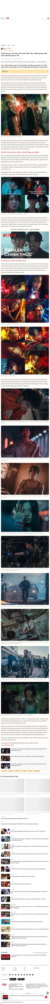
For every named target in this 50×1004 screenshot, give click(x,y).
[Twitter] (30, 974)
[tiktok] (15, 974)
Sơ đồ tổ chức (27, 993)
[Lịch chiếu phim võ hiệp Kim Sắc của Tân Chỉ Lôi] (5, 876)
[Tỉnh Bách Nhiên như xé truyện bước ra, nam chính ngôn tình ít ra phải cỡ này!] (5, 846)
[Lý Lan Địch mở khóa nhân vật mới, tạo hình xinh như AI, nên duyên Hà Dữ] (5, 891)
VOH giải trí (7, 743)
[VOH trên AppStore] (13, 979)
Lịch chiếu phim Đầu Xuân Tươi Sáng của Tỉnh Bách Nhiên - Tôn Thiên (28, 899)
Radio (12, 919)
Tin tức (4, 45)
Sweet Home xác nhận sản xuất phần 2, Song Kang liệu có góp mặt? (27, 756)
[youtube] (12, 974)
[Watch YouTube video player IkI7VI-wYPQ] (25, 244)
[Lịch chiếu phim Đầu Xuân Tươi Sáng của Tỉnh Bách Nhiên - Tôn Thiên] (5, 899)
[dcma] (27, 974)
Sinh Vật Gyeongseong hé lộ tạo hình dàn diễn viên (14, 818)
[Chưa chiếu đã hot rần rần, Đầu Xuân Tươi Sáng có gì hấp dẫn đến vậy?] (5, 869)
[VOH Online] (7, 18)
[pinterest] (18, 974)
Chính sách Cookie (4, 999)
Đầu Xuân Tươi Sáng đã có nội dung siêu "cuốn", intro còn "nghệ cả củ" (28, 831)
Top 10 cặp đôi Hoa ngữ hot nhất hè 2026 (21, 884)
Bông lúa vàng (13, 904)
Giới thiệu (3, 993)
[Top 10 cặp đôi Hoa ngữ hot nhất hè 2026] (5, 884)
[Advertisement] (25, 35)
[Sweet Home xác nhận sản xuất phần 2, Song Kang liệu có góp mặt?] (5, 758)
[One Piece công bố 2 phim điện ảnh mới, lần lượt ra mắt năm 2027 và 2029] (5, 854)
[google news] (24, 974)
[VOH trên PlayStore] (21, 979)
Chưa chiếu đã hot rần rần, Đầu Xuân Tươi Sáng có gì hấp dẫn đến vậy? (28, 869)
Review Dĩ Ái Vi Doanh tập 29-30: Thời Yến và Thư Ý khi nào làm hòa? (19, 824)
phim (5, 745)
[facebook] (9, 974)
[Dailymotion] (32, 974)
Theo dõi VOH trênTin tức (18, 58)
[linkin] (21, 974)
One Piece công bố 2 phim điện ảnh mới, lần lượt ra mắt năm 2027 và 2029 (29, 854)
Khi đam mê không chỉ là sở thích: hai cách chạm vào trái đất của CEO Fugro (30, 929)
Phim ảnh (13, 45)
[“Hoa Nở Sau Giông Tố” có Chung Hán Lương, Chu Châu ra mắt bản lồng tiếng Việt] (5, 957)
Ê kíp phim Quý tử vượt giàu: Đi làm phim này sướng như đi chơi (27, 921)
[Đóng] (47, 995)
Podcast (12, 934)
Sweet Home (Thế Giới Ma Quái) (9, 75)
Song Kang (26, 77)
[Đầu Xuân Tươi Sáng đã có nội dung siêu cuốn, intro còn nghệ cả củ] (5, 831)
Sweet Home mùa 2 (26, 142)
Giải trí (9, 45)
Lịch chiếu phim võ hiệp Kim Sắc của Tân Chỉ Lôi (23, 876)
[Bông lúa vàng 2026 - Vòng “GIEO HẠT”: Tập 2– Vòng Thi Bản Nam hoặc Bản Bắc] (5, 914)
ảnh (9, 745)
